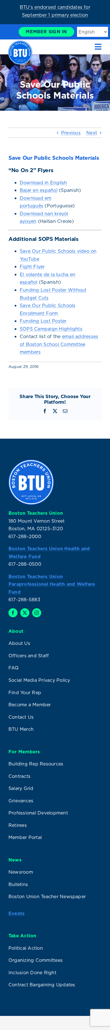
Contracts (19, 776)
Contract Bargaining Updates (41, 985)
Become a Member (29, 705)
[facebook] (12, 612)
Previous (71, 133)
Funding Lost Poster (43, 321)
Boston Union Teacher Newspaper (47, 896)
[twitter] (24, 612)
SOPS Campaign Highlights (51, 329)
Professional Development (38, 813)
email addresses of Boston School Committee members (59, 344)
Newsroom (20, 872)
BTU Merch (21, 729)
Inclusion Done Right (32, 972)
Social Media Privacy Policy (39, 680)
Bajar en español (39, 190)
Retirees (17, 825)
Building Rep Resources (35, 764)
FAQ (13, 668)
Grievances (20, 801)
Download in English (43, 182)
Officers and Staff (28, 655)
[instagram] (36, 612)
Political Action (25, 948)
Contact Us (21, 717)
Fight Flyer (32, 266)
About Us (19, 643)
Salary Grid (21, 788)
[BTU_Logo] (20, 43)
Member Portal (25, 837)
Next (91, 133)
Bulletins (18, 884)
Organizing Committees (35, 960)
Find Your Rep (24, 692)
